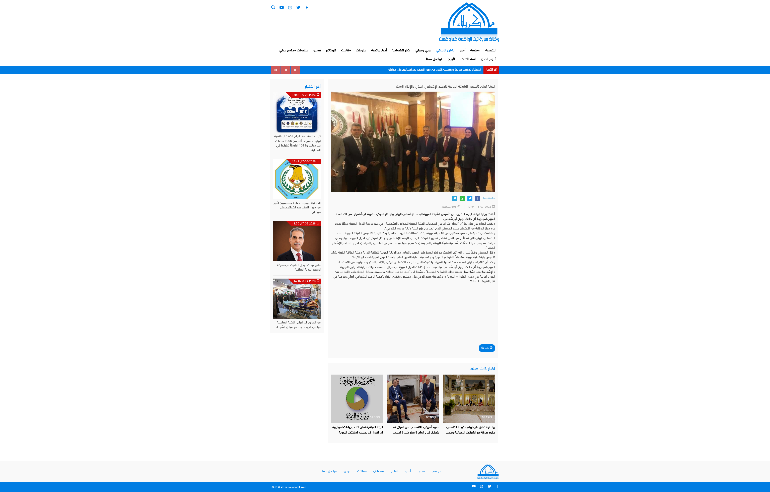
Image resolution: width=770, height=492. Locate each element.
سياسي (436, 471)
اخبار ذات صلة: (482, 369)
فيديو (317, 50)
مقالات (346, 50)
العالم (394, 471)
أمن (462, 50)
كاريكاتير (331, 50)
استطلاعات (468, 59)
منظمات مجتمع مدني (293, 50)
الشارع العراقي (445, 50)
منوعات (361, 50)
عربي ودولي (423, 50)
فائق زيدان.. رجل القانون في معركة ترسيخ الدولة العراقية (448, 70)
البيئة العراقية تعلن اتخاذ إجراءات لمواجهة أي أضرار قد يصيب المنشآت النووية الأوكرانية (357, 432)
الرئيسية (490, 50)
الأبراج (452, 59)
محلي (421, 471)
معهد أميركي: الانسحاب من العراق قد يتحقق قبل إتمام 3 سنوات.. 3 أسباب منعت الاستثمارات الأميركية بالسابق (416, 432)
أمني (408, 471)
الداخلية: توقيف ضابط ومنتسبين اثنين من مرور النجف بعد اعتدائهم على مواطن (297, 207)
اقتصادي (379, 471)
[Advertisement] (413, 315)
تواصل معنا (434, 59)
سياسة (475, 50)
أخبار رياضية (379, 50)
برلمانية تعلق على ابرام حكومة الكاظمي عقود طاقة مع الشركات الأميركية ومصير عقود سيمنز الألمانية (470, 432)
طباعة (485, 348)
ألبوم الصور (488, 59)
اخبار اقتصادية (401, 50)
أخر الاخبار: (312, 86)
